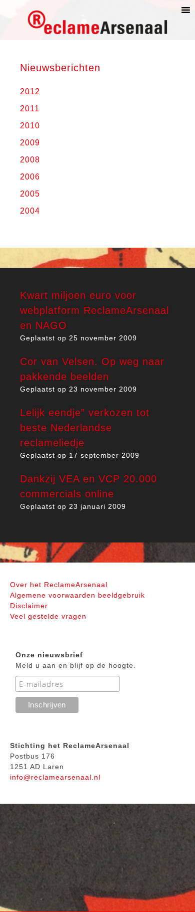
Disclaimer (29, 606)
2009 (30, 142)
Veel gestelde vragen (48, 616)
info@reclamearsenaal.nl (55, 777)
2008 (30, 159)
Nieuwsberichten (60, 67)
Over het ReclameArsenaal (59, 585)
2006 (30, 176)
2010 (30, 125)
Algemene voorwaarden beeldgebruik (77, 595)
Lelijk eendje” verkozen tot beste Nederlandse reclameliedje (85, 427)
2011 (30, 108)
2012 (30, 91)
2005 (30, 194)
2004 (30, 211)
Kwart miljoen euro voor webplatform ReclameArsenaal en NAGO (94, 310)
